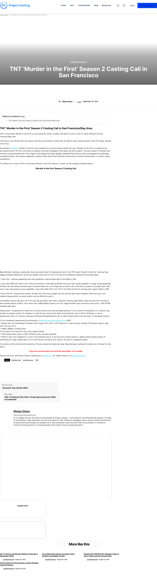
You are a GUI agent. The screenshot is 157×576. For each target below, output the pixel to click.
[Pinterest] (18, 511)
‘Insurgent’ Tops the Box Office (15, 388)
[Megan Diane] (5, 420)
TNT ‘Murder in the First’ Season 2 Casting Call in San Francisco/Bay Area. (34, 120)
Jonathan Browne (8, 559)
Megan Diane (67, 101)
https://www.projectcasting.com (24, 415)
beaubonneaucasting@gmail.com (52, 320)
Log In (132, 5)
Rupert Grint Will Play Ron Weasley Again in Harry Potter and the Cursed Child (101, 555)
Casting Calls (4, 15)
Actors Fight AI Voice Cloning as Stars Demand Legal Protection (19, 564)
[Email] (34, 511)
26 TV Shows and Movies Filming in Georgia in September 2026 (19, 555)
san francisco (28, 360)
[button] (117, 5)
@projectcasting (78, 356)
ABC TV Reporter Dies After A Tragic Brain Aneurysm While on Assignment (30, 398)
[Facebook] (3, 511)
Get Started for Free (147, 5)
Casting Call (16, 360)
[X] (11, 511)
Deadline (14, 148)
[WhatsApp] (26, 511)
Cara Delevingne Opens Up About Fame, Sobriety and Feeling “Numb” (58, 555)
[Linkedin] (14, 428)
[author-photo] (1, 559)
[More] (42, 511)
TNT (37, 360)
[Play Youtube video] (56, 468)
